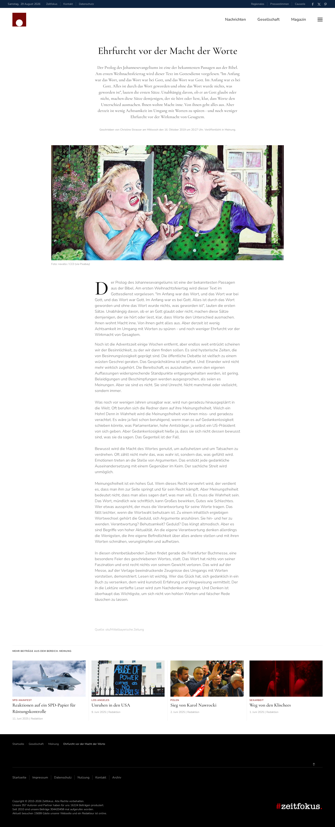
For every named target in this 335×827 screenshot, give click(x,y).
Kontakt (68, 4)
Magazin (298, 19)
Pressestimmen (279, 4)
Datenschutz (86, 4)
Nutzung (83, 777)
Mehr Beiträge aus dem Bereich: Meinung (42, 651)
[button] (320, 19)
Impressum (40, 777)
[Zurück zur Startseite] (19, 19)
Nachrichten (235, 19)
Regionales (257, 4)
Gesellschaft (268, 19)
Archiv (116, 777)
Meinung (230, 129)
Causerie (300, 4)
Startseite (19, 777)
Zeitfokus (51, 4)
